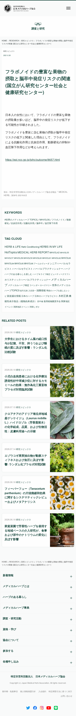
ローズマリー (46, 285)
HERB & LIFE (13, 246)
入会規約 (42, 691)
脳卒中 (39, 223)
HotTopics (11, 252)
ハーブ (67, 268)
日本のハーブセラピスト (46, 295)
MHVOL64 (9, 263)
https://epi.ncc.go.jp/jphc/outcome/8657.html (32, 160)
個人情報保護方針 (28, 691)
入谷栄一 (32, 290)
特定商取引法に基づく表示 (60, 691)
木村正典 (63, 295)
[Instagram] (41, 707)
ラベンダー (34, 285)
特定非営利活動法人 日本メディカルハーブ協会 (38, 676)
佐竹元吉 (24, 290)
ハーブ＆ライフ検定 (41, 274)
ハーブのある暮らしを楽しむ (18, 273)
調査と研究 (38, 28)
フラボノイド (58, 219)
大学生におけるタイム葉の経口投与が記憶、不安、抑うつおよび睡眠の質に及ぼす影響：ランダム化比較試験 (26, 345)
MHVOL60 (37, 258)
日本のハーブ (27, 295)
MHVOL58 (18, 258)
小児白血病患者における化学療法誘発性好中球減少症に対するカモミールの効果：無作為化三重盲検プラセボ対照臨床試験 (26, 382)
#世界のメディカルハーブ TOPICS (21, 219)
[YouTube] (48, 707)
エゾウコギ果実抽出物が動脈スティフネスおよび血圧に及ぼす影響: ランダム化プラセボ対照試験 (26, 459)
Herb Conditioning (30, 246)
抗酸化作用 (29, 223)
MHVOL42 (54, 252)
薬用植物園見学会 (52, 301)
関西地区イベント (21, 306)
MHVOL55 (64, 252)
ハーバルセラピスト (22, 268)
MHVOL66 (28, 263)
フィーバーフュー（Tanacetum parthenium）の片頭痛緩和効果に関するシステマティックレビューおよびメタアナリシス (26, 495)
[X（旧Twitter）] (28, 707)
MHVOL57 (9, 258)
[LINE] (56, 707)
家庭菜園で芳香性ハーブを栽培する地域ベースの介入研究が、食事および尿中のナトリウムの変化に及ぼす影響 (26, 532)
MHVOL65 (19, 263)
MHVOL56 (45, 219)
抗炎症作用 (16, 223)
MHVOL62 (56, 258)
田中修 (40, 301)
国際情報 (41, 290)
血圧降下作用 (51, 223)
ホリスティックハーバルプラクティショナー (28, 279)
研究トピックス (8, 51)
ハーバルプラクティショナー (48, 268)
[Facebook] (35, 707)
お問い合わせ (66, 695)
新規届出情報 (14, 295)
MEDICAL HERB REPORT (33, 252)
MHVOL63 (66, 258)
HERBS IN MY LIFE (51, 246)
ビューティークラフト (60, 274)
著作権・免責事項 (10, 691)
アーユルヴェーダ (41, 263)
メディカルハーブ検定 (18, 285)
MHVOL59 (28, 258)
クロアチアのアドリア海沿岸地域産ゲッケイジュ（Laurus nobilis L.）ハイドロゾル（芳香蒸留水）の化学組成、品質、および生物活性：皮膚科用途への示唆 (26, 422)
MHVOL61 (46, 258)
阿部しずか (34, 306)
